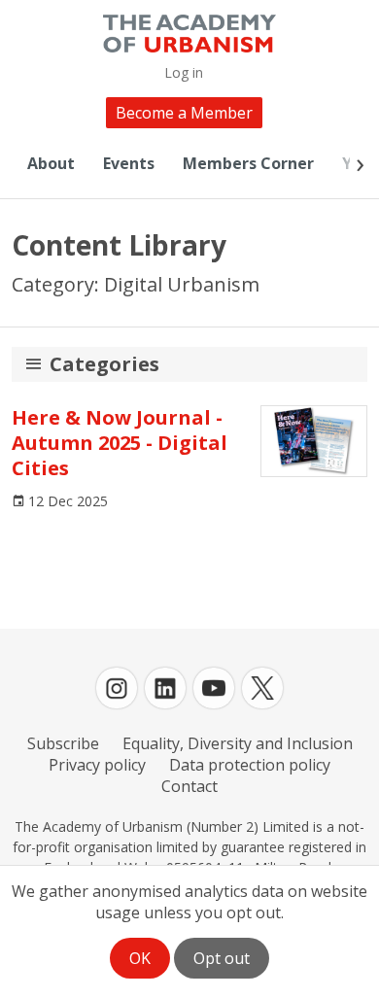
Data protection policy (249, 764)
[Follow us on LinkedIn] (165, 688)
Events (129, 163)
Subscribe (63, 743)
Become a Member (184, 112)
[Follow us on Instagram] (116, 688)
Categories (104, 364)
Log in (183, 72)
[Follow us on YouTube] (213, 688)
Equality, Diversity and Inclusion (237, 743)
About (51, 163)
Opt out (221, 958)
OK (140, 958)
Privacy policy (97, 764)
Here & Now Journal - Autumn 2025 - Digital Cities (119, 442)
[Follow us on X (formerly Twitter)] (262, 688)
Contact (189, 786)
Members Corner (248, 163)
